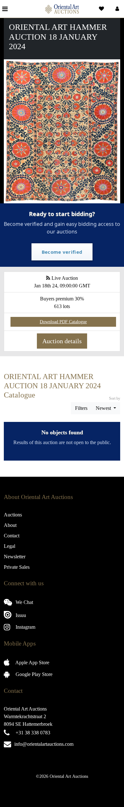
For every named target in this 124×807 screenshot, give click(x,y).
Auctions (13, 514)
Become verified (62, 252)
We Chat (23, 602)
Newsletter (14, 556)
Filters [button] (81, 408)
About (10, 525)
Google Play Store (33, 674)
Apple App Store (31, 662)
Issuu (20, 615)
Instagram (24, 627)
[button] (116, 9)
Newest (104, 408)
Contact (11, 535)
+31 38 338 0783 (33, 732)
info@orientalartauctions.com (43, 744)
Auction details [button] (62, 341)
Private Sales (17, 567)
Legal (9, 546)
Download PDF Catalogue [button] (63, 321)
